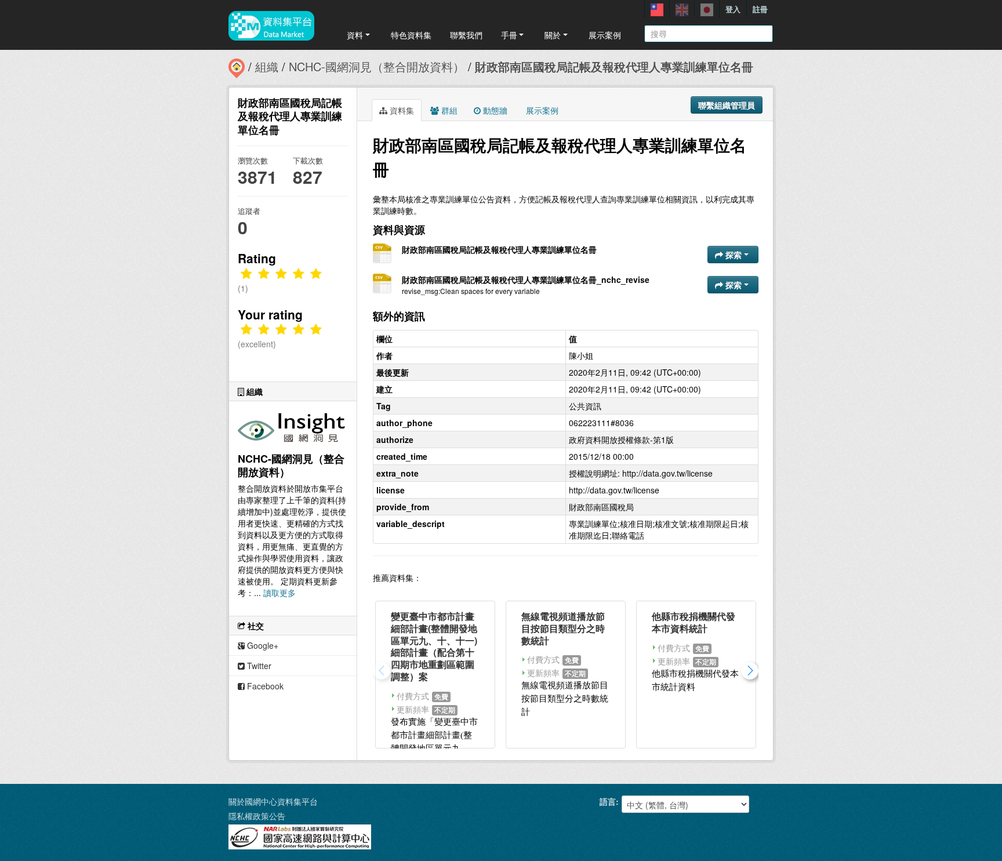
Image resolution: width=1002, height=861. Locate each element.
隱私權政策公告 (256, 816)
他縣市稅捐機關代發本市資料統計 (693, 622)
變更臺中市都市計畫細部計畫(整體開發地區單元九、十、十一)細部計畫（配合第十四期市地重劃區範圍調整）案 (434, 646)
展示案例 (605, 35)
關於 (552, 35)
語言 (608, 801)
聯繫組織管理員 (726, 105)
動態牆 (494, 110)
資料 (355, 35)
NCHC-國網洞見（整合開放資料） (376, 66)
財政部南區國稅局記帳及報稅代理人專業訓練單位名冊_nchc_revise (525, 279)
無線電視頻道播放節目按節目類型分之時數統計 (563, 628)
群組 (448, 110)
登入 (732, 8)
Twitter (258, 665)
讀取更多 (279, 592)
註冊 (760, 8)
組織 (266, 66)
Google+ (261, 645)
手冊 (509, 35)
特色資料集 (411, 35)
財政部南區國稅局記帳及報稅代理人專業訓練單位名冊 (614, 66)
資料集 (400, 110)
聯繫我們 (466, 35)
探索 (733, 254)
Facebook (264, 686)
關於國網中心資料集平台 (273, 801)
